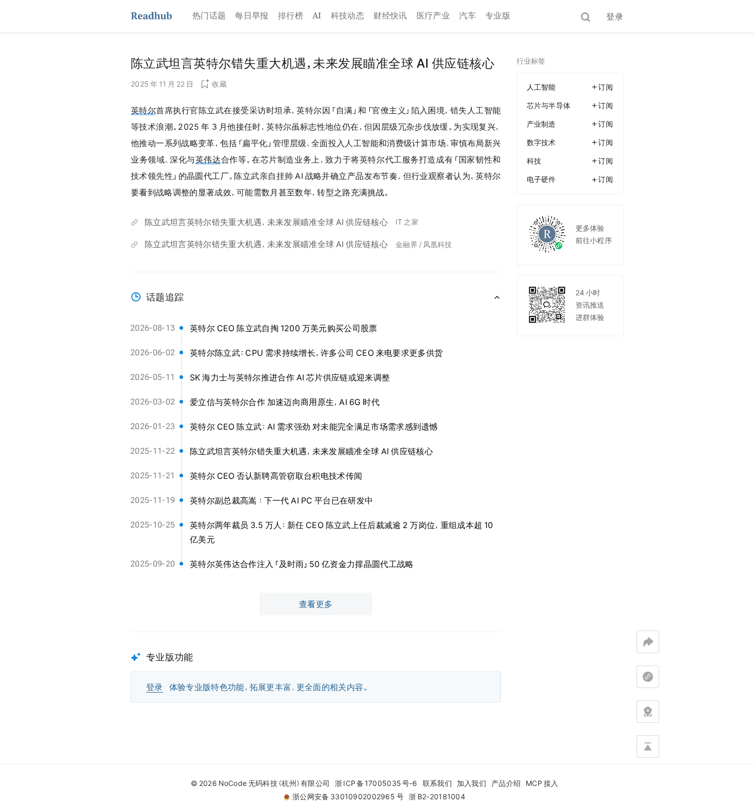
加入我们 (471, 783)
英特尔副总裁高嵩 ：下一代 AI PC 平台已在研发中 (281, 500)
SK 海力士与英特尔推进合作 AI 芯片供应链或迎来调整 (290, 377)
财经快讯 (390, 15)
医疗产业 (433, 15)
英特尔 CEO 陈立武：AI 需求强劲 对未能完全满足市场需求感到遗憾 (314, 426)
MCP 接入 (542, 783)
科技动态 (347, 15)
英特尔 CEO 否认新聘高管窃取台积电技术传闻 (276, 476)
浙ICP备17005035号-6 (376, 783)
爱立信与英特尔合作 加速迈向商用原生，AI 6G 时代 (285, 402)
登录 (614, 16)
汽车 (467, 15)
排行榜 (290, 15)
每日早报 (251, 15)
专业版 (497, 15)
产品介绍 (506, 783)
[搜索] (585, 17)
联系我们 (437, 783)
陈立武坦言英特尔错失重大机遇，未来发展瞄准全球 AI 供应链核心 (266, 222)
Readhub (161, 17)
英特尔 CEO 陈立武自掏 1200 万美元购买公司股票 (284, 328)
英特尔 (143, 110)
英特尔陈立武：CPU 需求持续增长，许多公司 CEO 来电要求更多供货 (316, 353)
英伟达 (208, 159)
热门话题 (209, 15)
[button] (316, 667)
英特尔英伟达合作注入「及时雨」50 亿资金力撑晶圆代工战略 (302, 564)
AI (317, 15)
